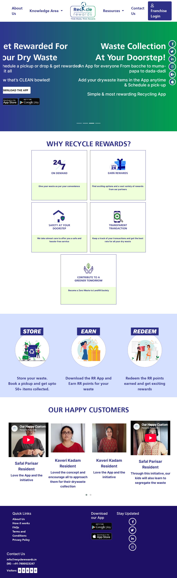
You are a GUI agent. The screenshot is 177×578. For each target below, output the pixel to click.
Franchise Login (159, 13)
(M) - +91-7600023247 (21, 563)
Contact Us (137, 11)
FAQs (15, 527)
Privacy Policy (21, 539)
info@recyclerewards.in (22, 559)
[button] (86, 495)
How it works (21, 523)
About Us (17, 11)
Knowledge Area (45, 10)
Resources (112, 10)
